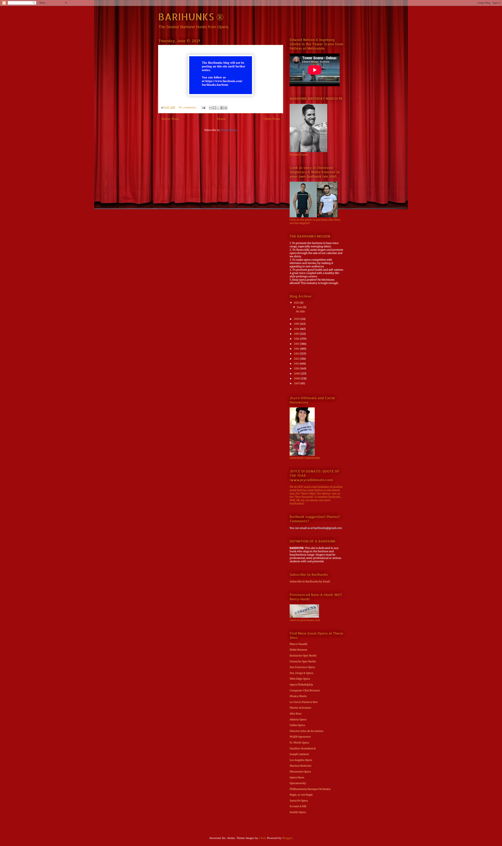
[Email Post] (203, 107)
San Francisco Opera (302, 667)
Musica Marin (298, 696)
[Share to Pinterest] (226, 108)
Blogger (287, 838)
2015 (297, 343)
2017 (297, 333)
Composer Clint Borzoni (305, 690)
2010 (297, 368)
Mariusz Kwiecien (300, 765)
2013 (297, 353)
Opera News (297, 777)
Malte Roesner (298, 649)
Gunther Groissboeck (303, 748)
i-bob (262, 838)
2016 (297, 338)
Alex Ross (295, 713)
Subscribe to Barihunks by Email (310, 581)
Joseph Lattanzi (299, 754)
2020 (297, 319)
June (300, 307)
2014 (297, 348)
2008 (297, 378)
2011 (297, 363)
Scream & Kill (298, 806)
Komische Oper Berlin (303, 655)
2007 (297, 383)
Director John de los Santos (306, 731)
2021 (297, 302)
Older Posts (272, 119)
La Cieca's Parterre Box (304, 702)
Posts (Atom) (229, 129)
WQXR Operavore (300, 736)
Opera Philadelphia (301, 684)
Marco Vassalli (298, 644)
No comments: (188, 107)
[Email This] (211, 108)
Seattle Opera (298, 812)
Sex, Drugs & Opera (301, 673)
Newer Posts (170, 119)
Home (221, 119)
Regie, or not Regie (301, 794)
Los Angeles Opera (301, 760)
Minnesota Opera (300, 771)
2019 (297, 324)
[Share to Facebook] (222, 108)
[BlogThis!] (214, 108)
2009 (297, 373)
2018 (297, 329)
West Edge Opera (300, 678)
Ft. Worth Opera (299, 742)
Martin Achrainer (300, 707)
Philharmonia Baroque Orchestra (310, 789)
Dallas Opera (297, 725)
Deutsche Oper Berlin (303, 661)
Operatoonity (298, 783)
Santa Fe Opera (299, 800)
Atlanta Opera (298, 719)
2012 (297, 358)
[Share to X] (218, 108)
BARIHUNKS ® (191, 16)
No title (300, 311)
